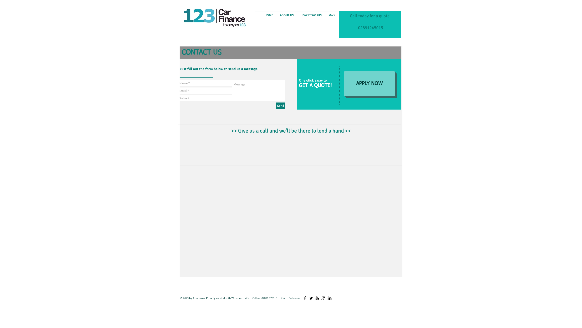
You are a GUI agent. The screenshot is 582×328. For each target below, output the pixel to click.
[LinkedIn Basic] (329, 298)
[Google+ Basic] (323, 298)
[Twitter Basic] (311, 298)
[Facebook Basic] (305, 298)
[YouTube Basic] (317, 298)
